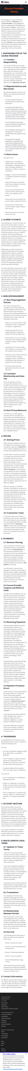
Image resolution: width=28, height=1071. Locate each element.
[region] (14, 1061)
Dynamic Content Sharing (7, 1030)
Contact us (3, 1050)
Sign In (2, 1041)
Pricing (2, 1043)
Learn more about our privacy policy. (13, 1069)
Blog (2, 1045)
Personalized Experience (7, 1012)
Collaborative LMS (5, 997)
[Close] (26, 1054)
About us (3, 1049)
